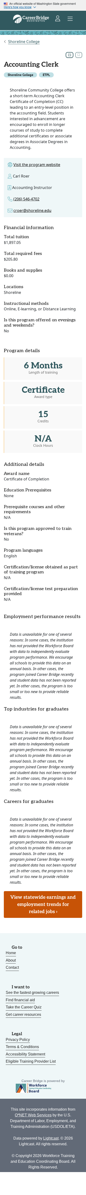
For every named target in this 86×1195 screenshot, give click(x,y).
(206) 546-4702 (26, 199)
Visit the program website (36, 164)
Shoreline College (24, 41)
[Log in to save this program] (78, 55)
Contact (12, 967)
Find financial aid (20, 1000)
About (11, 960)
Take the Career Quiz (24, 1007)
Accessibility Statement (25, 1054)
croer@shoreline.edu (32, 210)
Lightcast (51, 1138)
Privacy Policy (18, 1040)
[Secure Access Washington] (58, 19)
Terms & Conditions (22, 1047)
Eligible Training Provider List (31, 1061)
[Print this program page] (69, 55)
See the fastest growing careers (32, 992)
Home (11, 953)
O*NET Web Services (33, 1115)
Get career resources (23, 1014)
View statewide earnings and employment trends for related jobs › (43, 904)
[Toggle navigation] (70, 19)
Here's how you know (18, 7)
